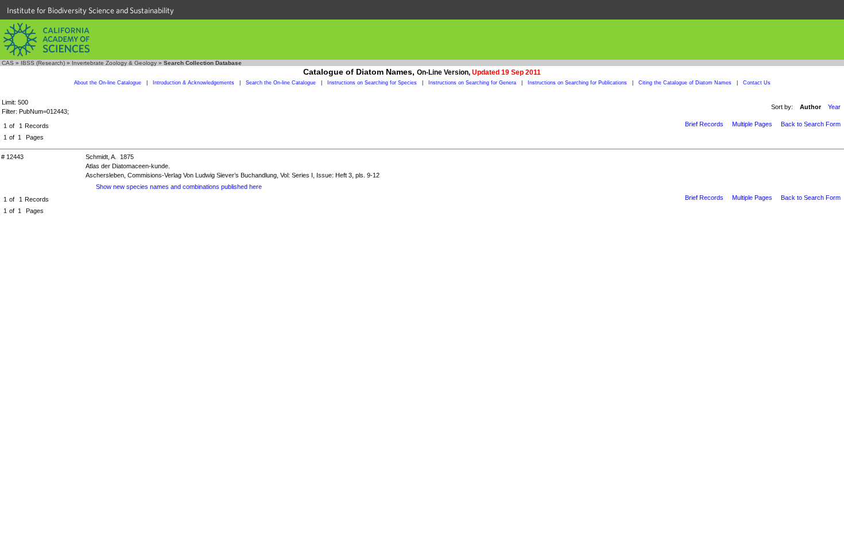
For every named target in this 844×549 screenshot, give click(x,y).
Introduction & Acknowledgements (193, 83)
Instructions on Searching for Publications (577, 83)
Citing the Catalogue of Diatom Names (684, 83)
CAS (8, 63)
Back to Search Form (811, 124)
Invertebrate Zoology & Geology (114, 63)
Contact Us (757, 83)
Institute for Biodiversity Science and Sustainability (90, 10)
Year (834, 106)
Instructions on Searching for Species (372, 83)
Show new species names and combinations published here (179, 186)
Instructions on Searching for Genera (472, 83)
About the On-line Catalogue (107, 83)
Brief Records (704, 124)
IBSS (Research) (43, 63)
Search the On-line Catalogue (281, 83)
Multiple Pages (752, 124)
